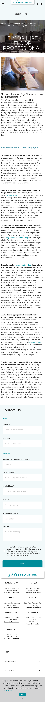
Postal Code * (7, 500)
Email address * (8, 486)
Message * (6, 526)
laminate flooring (14, 195)
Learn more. (8, 691)
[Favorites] (37, 4)
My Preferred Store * (10, 513)
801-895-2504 (12, 590)
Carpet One (5, 23)
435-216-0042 (33, 622)
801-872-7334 (33, 590)
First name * (7, 424)
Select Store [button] (21, 14)
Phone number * (9, 472)
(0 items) (41, 4)
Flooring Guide (18, 23)
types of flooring (36, 342)
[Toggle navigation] (3, 4)
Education (9, 670)
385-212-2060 (12, 620)
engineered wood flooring (17, 238)
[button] (33, 4)
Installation (32, 23)
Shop (7, 652)
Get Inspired (10, 661)
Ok (22, 694)
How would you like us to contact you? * (17, 459)
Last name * (7, 438)
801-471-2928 (12, 605)
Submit (22, 564)
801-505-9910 (12, 637)
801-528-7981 (33, 605)
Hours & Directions (11, 592)
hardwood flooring (23, 265)
